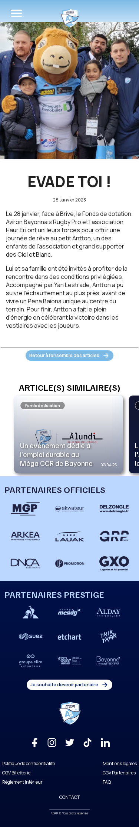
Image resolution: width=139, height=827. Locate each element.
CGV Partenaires (119, 773)
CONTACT (69, 797)
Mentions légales (120, 763)
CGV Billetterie (16, 773)
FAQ (107, 782)
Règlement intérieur (22, 782)
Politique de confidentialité (28, 763)
